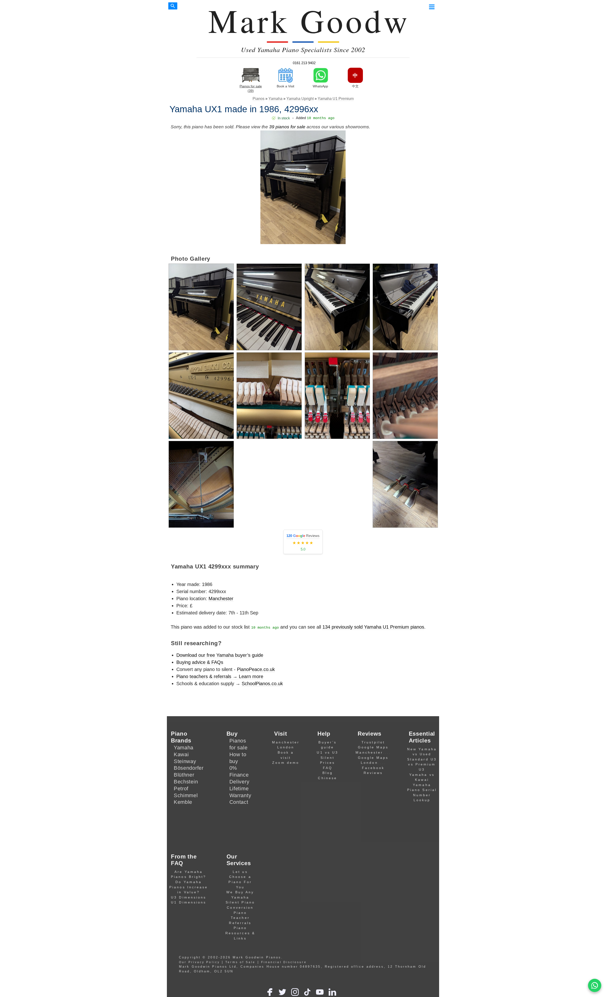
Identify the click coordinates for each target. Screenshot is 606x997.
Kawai (181, 754)
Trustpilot (373, 742)
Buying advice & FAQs (199, 662)
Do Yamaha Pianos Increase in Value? (188, 887)
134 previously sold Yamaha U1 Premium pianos (373, 627)
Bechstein (186, 782)
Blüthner (184, 775)
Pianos (258, 99)
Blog (327, 773)
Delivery (239, 782)
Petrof (181, 788)
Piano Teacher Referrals (240, 918)
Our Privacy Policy (199, 962)
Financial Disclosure (284, 962)
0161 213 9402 (304, 63)
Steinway (185, 761)
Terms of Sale (240, 962)
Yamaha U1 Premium (336, 99)
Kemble (183, 802)
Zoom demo (285, 763)
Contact (238, 802)
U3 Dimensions (188, 897)
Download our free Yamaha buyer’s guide (219, 655)
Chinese (327, 778)
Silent (328, 758)
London (285, 747)
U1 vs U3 (327, 752)
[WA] (594, 985)
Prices (327, 763)
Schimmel (186, 795)
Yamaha (275, 99)
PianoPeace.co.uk (256, 669)
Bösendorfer (189, 768)
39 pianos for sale (287, 126)
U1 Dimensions (188, 902)
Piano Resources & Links (240, 933)
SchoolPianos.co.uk (262, 683)
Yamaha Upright (300, 99)
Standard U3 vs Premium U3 (422, 764)
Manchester (221, 598)
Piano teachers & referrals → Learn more (219, 676)
